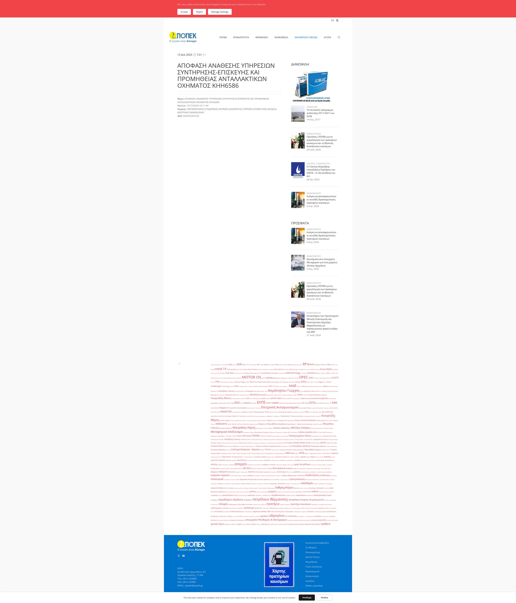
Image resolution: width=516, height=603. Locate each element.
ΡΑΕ (285, 443)
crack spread (231, 369)
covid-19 (220, 369)
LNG (327, 373)
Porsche (213, 382)
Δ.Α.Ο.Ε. (243, 398)
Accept (184, 11)
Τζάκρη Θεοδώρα (298, 450)
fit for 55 (217, 373)
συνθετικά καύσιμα (236, 511)
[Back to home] (182, 37)
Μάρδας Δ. (262, 424)
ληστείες (301, 488)
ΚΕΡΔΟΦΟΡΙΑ (243, 416)
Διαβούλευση (305, 398)
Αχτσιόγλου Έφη (309, 391)
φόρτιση (264, 524)
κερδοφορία (329, 483)
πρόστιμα (249, 507)
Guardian (274, 373)
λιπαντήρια (312, 488)
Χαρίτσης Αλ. (227, 457)
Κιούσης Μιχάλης (225, 420)
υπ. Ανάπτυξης (291, 516)
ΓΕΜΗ (295, 395)
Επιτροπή (258, 408)
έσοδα (321, 457)
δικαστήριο (274, 472)
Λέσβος (330, 420)
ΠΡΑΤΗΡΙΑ (262, 436)
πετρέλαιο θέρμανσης (270, 499)
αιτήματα (260, 460)
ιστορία (220, 483)
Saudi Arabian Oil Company (279, 382)
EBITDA (280, 369)
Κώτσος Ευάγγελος (308, 420)
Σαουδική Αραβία (244, 446)
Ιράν (323, 412)
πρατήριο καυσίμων (301, 504)
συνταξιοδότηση (248, 511)
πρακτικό (263, 504)
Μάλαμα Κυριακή (253, 424)
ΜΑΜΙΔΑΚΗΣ (221, 423)
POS (217, 381)
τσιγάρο (257, 516)
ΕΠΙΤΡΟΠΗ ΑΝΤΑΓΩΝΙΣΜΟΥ (290, 403)
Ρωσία (297, 442)
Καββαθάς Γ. (270, 416)
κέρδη (243, 483)
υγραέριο (264, 516)
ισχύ (224, 483)
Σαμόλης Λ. (236, 446)
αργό (292, 464)
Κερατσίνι (318, 416)
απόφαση (284, 464)
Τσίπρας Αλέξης (216, 453)
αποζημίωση (250, 464)
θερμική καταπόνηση (314, 479)
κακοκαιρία (254, 483)
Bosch (300, 364)
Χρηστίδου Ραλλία (280, 457)
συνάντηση (320, 508)
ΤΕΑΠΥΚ (268, 450)
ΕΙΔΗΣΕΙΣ (311, 163)
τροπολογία (251, 516)
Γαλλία (305, 395)
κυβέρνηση (246, 488)
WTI (270, 386)
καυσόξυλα (294, 483)
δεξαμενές (214, 472)
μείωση (242, 492)
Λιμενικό (213, 424)
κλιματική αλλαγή (217, 488)
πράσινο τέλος (257, 504)
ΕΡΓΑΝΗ (299, 403)
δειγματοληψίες (317, 468)
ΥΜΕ (249, 453)
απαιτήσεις (225, 464)
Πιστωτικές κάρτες (333, 439)
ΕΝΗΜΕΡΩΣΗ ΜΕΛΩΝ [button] (306, 37)
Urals (236, 386)
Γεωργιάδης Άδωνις (221, 398)
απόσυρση (279, 464)
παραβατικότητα (278, 495)
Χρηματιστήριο (271, 457)
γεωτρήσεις (309, 468)
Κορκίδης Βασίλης (262, 420)
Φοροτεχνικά (312, 571)
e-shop (270, 369)
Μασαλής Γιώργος (317, 424)
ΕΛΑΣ (241, 403)
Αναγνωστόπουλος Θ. (240, 391)
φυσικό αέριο (217, 523)
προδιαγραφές (216, 508)
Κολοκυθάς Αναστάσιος (240, 420)
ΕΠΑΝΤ (281, 403)
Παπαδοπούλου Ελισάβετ (217, 439)
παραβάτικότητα (266, 495)
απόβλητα (265, 465)
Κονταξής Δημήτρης (252, 420)
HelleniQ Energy (292, 373)
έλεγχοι (312, 457)
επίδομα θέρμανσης (288, 475)
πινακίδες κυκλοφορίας (330, 500)
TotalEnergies (216, 386)
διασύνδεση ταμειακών (263, 472)
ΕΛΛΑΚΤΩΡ (253, 403)
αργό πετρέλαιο (302, 464)
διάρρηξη (237, 472)
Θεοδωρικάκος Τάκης (261, 412)
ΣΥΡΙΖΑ (220, 446)
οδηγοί (236, 495)
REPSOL (247, 382)
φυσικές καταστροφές (332, 520)
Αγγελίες (310, 580)
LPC (331, 373)
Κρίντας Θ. (275, 420)
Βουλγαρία (261, 395)
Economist (285, 369)
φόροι (239, 524)
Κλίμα (232, 420)
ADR (239, 364)
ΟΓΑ (318, 432)
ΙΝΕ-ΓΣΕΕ (302, 412)
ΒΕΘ (316, 391)
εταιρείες (233, 479)
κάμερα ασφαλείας (236, 483)
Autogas (272, 364)
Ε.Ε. (225, 403)
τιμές (323, 511)
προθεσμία (225, 508)
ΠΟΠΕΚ (255, 435)
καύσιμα (307, 483)
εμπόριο (263, 475)
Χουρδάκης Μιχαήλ (260, 457)
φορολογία (290, 520)
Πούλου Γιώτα (243, 443)
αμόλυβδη (267, 460)
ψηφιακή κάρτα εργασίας (296, 524)
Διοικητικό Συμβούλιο (319, 398)
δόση (287, 472)
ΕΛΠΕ (261, 402)
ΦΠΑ (301, 453)
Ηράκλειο (245, 412)
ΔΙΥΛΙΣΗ (284, 398)
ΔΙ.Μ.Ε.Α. (268, 398)
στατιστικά (308, 508)
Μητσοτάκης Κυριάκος (262, 432)
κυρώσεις (255, 488)
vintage (241, 386)
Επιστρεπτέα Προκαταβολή (237, 408)
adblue (234, 364)
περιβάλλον (214, 500)
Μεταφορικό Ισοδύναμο (227, 432)
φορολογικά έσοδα (299, 520)
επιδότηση (325, 475)
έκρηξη (303, 457)
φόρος (244, 524)
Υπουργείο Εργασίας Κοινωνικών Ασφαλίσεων (262, 453)
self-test (297, 382)
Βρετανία (280, 395)
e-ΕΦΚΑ (275, 369)
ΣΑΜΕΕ (302, 443)
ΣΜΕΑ (335, 443)
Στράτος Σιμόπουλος (331, 446)
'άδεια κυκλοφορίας (216, 364)
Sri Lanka (315, 382)
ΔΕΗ (251, 398)
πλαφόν (223, 504)
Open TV (317, 378)
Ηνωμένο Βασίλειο (237, 412)
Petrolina (329, 378)
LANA (322, 373)
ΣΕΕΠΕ (323, 442)
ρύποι (290, 508)
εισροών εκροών (220, 475)
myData (269, 377)
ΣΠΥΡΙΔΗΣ (214, 446)
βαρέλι (236, 468)
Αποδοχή (306, 597)
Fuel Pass (229, 373)
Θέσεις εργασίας (314, 585)
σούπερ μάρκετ (297, 508)
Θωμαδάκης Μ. (296, 412)
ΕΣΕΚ (307, 403)
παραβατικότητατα (290, 495)
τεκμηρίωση (304, 511)
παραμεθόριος (301, 495)
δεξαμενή (223, 471)
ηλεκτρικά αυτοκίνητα (248, 479)
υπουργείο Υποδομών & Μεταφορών (266, 519)
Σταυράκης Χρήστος (301, 446)
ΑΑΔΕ (292, 385)
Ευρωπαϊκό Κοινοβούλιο (317, 408)
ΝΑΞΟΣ (289, 432)
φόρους (259, 524)
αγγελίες (327, 456)
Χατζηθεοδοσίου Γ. (238, 457)
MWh (263, 378)
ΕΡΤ (303, 403)
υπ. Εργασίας (300, 516)
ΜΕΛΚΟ (229, 424)
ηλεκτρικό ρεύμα (284, 479)
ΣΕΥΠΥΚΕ (328, 443)
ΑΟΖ (298, 386)
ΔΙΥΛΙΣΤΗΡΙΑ (290, 398)
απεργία (240, 464)
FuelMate (222, 373)
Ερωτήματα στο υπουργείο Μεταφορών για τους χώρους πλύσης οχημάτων (322, 262)
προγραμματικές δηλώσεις (325, 504)
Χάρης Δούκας (214, 457)
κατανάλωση (281, 483)
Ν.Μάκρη (284, 432)
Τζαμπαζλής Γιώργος (312, 449)
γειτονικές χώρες (301, 468)
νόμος (220, 495)
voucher (250, 386)
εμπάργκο (250, 475)
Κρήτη (269, 420)
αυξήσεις (324, 464)
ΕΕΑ (233, 403)
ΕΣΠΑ (312, 402)
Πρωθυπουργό (272, 443)
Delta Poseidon (252, 369)
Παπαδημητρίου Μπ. (317, 436)
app (262, 365)
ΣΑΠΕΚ (308, 443)
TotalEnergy (226, 386)
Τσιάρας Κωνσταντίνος (242, 453)
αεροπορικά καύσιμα (252, 460)
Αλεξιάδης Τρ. (214, 391)
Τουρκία (334, 450)
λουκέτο (326, 488)
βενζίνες (241, 468)
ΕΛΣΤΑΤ (269, 403)
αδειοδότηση (242, 460)
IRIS (317, 373)
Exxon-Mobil (326, 369)
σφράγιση (256, 511)
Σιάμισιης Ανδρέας (262, 446)
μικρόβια (279, 492)
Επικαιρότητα (312, 552)
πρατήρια (272, 504)
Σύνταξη (228, 450)
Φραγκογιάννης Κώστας (316, 453)
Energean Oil (302, 369)
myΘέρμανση (284, 378)
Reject (199, 11)
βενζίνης (254, 468)
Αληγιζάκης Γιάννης (226, 391)
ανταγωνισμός (319, 460)
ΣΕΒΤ (314, 443)
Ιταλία (327, 412)
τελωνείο (310, 511)
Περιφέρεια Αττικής (289, 439)
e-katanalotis (265, 369)
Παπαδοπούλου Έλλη (329, 436)
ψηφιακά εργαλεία (283, 524)
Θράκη (289, 412)
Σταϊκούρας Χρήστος (318, 446)
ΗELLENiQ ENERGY (333, 408)
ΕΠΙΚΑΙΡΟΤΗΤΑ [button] (241, 37)
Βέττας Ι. (319, 391)
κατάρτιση (266, 483)
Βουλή (253, 394)
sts (325, 382)
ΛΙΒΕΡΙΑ (318, 420)
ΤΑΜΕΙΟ (262, 450)
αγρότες (228, 460)
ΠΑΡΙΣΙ (234, 436)
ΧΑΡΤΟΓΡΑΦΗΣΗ (326, 453)
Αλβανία (326, 386)
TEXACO (328, 382)
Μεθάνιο (270, 428)
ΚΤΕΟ (251, 416)
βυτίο (270, 468)
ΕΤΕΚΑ (324, 403)
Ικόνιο (310, 412)
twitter (232, 386)
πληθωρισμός (233, 504)
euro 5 (307, 369)
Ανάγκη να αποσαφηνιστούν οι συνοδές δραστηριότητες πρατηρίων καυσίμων (321, 199)
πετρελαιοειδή (316, 499)
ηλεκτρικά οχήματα (263, 479)
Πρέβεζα (250, 443)
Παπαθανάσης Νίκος (246, 439)
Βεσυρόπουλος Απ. (232, 395)
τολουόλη (239, 516)
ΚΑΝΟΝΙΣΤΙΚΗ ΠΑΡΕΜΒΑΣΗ (225, 416)
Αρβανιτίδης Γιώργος (259, 391)
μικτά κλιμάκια (286, 492)
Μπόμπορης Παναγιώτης (275, 432)
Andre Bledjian (252, 364)
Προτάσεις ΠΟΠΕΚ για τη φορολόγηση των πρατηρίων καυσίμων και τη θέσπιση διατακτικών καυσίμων (322, 141)
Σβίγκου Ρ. (252, 446)
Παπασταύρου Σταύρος (269, 439)
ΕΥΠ (330, 403)
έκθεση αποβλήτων (295, 457)
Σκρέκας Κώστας (275, 446)
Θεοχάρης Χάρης (273, 412)
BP (305, 364)
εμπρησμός (258, 475)
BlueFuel (296, 364)
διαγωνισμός (244, 472)
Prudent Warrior (224, 382)
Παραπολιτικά (279, 439)
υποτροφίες (325, 516)
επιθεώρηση (333, 475)
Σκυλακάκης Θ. (285, 446)
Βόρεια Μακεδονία (288, 395)
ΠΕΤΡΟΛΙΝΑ (246, 436)
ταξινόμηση (297, 511)
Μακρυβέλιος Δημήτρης (276, 424)
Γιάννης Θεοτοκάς (236, 398)
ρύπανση (286, 508)
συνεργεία (226, 511)
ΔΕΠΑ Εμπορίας (257, 398)
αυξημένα (329, 464)
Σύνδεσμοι (311, 547)
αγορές (333, 457)
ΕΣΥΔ (317, 403)
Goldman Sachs (249, 373)
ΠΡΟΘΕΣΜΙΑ (269, 436)
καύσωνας (315, 483)
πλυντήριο (249, 504)
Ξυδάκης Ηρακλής (305, 432)
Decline (324, 597)
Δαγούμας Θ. (296, 398)
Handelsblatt (281, 373)
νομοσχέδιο (214, 495)
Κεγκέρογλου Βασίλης (309, 416)
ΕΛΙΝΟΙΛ (247, 403)
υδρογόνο (277, 515)
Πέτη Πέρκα (285, 436)
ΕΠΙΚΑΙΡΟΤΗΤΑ (323, 163)
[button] (339, 37)
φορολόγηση (307, 520)
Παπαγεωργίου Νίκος (300, 435)
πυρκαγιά (272, 508)
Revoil (252, 382)
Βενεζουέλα (222, 395)
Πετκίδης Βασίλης (299, 439)
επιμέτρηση (227, 479)
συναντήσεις (218, 511)
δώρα (291, 472)
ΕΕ (230, 403)
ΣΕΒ (312, 443)
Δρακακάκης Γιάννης (217, 403)
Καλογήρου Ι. (277, 416)
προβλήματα (314, 504)
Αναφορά (249, 391)
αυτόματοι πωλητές (224, 468)
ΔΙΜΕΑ (279, 398)
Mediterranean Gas (215, 378)
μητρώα (272, 491)
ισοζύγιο (332, 479)
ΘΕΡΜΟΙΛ (250, 412)
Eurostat (317, 369)
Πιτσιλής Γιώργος (216, 443)
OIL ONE (297, 378)
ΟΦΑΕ (324, 432)
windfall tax (256, 386)
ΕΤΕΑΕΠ (321, 403)
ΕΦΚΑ (212, 408)
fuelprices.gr (237, 373)
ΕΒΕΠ (228, 403)
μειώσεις (246, 492)
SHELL (304, 381)
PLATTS (335, 377)
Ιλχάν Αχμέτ (315, 412)
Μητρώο (252, 432)
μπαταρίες (299, 492)
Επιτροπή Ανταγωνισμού (280, 407)
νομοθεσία (331, 492)
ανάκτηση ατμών (275, 460)
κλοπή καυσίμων (229, 488)
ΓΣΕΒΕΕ (300, 395)
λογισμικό (320, 488)
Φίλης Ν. (307, 453)
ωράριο (325, 523)
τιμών (234, 516)
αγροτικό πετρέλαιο (218, 460)
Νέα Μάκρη (294, 432)
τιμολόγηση (222, 516)
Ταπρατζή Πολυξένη (285, 450)
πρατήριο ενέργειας (285, 504)
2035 (230, 365)
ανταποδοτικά (329, 460)
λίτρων (260, 488)
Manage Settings (219, 11)
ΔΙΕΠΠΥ (274, 398)
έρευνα (318, 457)
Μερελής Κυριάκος (328, 428)
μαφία (237, 492)
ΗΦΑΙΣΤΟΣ (226, 411)
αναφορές (304, 460)
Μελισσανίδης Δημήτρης (316, 428)
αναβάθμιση (283, 460)
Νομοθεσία (311, 561)
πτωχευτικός (265, 508)
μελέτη (258, 492)
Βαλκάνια (324, 391)
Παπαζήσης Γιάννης (232, 439)
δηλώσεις (231, 472)
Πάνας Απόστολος (277, 436)
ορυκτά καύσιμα (243, 495)
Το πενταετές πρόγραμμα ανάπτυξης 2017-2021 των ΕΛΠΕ (320, 113)
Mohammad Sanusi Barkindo (234, 378)
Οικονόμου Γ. (222, 436)
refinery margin (239, 382)
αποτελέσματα (258, 464)
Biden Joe (291, 365)
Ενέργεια (223, 407)
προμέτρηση (233, 508)
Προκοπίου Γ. (264, 443)
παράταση (251, 495)
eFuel (290, 369)
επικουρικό (217, 479)
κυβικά (251, 488)
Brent (310, 364)
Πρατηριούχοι (256, 443)
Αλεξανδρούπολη (333, 386)
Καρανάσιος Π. (286, 416)
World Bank (266, 386)
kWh (319, 373)
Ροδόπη (290, 443)
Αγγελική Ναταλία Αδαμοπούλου (314, 386)
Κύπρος (297, 420)
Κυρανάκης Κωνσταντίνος (286, 420)
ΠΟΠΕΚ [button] (223, 37)
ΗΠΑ (218, 412)
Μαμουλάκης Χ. (291, 424)
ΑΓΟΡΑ (327, 37)
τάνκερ (263, 511)
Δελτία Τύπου (312, 557)
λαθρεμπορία (271, 488)
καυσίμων (288, 483)
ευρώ (237, 479)
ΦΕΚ (287, 453)
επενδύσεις (300, 475)
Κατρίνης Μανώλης (298, 416)
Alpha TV (245, 365)
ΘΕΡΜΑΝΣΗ (261, 37)
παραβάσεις (258, 495)
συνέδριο (327, 508)
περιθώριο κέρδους (230, 499)
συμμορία (314, 508)
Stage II (321, 382)
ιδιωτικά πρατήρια (324, 479)
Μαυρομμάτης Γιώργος (262, 428)
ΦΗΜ (292, 453)
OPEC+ (311, 377)
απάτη (220, 465)
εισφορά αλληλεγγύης (235, 475)
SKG (309, 382)
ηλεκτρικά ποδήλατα (274, 479)
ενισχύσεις (278, 475)
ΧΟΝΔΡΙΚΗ (334, 453)
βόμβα (295, 468)
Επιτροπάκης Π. (251, 408)
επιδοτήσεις (312, 475)
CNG (328, 365)
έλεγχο (308, 457)
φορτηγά (314, 520)
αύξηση (232, 468)
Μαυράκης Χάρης (244, 427)
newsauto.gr (291, 378)
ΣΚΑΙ (332, 443)
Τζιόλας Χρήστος (326, 450)
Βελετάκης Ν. (215, 395)
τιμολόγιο (229, 516)
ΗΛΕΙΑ (212, 412)
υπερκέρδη (317, 516)
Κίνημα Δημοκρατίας (261, 416)
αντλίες (214, 464)
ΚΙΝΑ (248, 416)
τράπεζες (245, 516)
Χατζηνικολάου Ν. (249, 457)
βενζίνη (247, 468)
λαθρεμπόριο (284, 487)
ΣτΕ (290, 446)
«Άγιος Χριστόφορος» (281, 386)
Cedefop (317, 365)
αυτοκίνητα (215, 468)
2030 (226, 365)
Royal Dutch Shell (264, 382)
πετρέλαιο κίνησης (298, 499)
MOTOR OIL (252, 377)
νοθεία (314, 491)
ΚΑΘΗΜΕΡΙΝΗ (214, 416)
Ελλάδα (216, 408)
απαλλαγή (231, 464)
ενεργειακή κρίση (270, 475)
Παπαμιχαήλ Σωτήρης (257, 439)
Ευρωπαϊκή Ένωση (305, 408)
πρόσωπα (258, 508)
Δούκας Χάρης (332, 398)
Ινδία (320, 412)
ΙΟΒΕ (306, 412)
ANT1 (258, 365)
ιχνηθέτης (228, 483)
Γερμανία (324, 395)
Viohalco (245, 386)
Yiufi (274, 386)
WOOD (261, 386)
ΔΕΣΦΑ (263, 398)
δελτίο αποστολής (326, 468)
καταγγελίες (273, 483)
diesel (259, 369)
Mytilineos (276, 378)
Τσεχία (234, 453)
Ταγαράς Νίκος (275, 450)
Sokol (311, 382)
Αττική (302, 391)
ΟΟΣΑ (320, 432)
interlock (311, 373)
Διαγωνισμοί (312, 576)
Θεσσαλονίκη (283, 412)
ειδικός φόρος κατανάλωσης (324, 472)
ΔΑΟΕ (248, 398)
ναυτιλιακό (307, 492)
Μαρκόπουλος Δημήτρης (305, 424)
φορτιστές (322, 520)
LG (325, 373)
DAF (241, 369)
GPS (260, 373)
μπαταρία (292, 492)
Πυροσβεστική (280, 443)
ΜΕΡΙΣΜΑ (234, 424)
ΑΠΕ (301, 386)
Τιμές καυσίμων (313, 566)
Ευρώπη (326, 408)
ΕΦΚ (334, 402)
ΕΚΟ (237, 402)
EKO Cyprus (296, 369)
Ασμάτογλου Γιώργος (284, 390)
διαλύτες (251, 472)
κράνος (237, 488)
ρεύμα (277, 508)
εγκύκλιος (296, 472)
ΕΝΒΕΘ (275, 402)
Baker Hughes (283, 364)
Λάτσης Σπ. (324, 420)
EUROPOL (312, 369)
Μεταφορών (246, 432)
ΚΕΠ (238, 416)
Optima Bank (323, 378)
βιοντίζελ (265, 468)
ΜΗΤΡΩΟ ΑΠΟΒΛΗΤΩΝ (243, 424)
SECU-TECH (291, 382)
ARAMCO (266, 365)
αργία (289, 464)
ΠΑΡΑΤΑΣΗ (229, 436)
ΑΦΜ (303, 386)
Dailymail (245, 369)
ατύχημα (319, 464)
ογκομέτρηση (227, 495)
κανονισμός (260, 483)
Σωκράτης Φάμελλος (218, 449)
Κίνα (254, 416)
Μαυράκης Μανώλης (225, 428)
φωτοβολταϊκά (233, 524)
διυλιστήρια (281, 472)
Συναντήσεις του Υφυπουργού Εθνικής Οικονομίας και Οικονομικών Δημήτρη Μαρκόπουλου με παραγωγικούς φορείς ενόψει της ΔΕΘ (322, 323)
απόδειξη (273, 465)
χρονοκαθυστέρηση (273, 524)
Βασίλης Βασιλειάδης (332, 391)
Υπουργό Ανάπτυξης (280, 453)
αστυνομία (313, 464)
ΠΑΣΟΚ (238, 436)
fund (242, 373)
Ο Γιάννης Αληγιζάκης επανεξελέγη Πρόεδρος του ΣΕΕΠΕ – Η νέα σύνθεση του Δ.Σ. (321, 171)
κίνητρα (248, 483)
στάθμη (303, 508)
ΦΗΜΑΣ (297, 453)
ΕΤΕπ (328, 403)
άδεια (288, 457)
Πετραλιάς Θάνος (308, 439)
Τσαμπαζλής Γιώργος (226, 453)
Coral (332, 365)
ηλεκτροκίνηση (297, 479)
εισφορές (244, 475)
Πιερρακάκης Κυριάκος (321, 439)
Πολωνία (236, 443)
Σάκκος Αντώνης (228, 446)
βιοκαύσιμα (260, 468)
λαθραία (265, 488)
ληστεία (296, 488)
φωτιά (227, 524)
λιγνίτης (306, 488)
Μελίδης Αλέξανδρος (281, 428)
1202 (222, 364)
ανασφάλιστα (298, 460)
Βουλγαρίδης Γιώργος (272, 395)
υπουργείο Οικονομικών (237, 520)
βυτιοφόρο (288, 468)
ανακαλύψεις (289, 460)
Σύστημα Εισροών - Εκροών (245, 449)
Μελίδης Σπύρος (300, 427)
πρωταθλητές (239, 508)
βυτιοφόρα (278, 468)
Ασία (266, 391)
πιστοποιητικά (214, 504)
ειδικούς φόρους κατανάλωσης (309, 472)
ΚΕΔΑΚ (234, 416)
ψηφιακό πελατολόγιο (312, 524)
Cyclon (238, 369)
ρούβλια (281, 508)
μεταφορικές (264, 492)
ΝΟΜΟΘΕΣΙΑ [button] (281, 37)
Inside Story (304, 373)
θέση (306, 479)
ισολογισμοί (214, 483)
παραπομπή (310, 495)
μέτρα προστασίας (231, 492)
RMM (256, 382)
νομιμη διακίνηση (323, 492)
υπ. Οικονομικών (308, 516)
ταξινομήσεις (289, 511)
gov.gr (256, 373)
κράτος (241, 488)
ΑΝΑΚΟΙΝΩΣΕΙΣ (314, 133)
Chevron (323, 365)
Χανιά (219, 457)
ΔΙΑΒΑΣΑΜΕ (312, 106)
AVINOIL (277, 365)
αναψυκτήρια (311, 460)
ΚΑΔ (331, 412)
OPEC (303, 377)
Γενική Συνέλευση (313, 395)
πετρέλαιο (248, 500)
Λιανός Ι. (335, 420)
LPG (333, 373)
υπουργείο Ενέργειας (223, 520)
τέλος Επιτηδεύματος (278, 511)
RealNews (231, 382)
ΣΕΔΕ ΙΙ (318, 443)
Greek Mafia (266, 373)
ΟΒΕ (314, 432)
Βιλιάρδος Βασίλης (245, 395)
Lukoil (336, 373)
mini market (224, 378)
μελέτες (252, 491)
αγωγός (234, 460)
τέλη (269, 511)
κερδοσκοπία (322, 483)
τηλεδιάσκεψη (317, 511)
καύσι (299, 483)
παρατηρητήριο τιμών (323, 495)
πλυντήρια (242, 504)
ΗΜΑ (215, 412)
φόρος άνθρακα (251, 524)
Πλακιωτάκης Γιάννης (227, 443)
